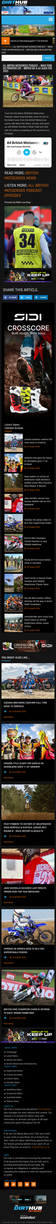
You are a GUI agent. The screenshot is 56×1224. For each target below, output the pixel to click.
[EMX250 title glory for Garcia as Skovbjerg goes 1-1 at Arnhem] (13, 463)
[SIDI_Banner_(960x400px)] (28, 418)
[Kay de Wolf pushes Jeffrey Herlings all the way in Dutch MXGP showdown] (13, 603)
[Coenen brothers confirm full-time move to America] (13, 443)
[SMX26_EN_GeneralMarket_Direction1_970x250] (28, 281)
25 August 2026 (33, 447)
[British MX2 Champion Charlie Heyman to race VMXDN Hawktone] (13, 543)
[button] (50, 19)
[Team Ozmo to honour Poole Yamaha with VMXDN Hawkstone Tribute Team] (13, 583)
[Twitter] (13, 1184)
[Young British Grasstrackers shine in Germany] (13, 563)
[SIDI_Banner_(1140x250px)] (28, 651)
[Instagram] (20, 1184)
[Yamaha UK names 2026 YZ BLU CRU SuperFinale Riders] (13, 523)
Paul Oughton (44, 1109)
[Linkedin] (33, 1184)
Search (50, 57)
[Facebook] (6, 1184)
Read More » (13, 717)
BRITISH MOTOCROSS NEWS (21, 175)
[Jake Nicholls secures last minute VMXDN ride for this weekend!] (13, 503)
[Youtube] (27, 1184)
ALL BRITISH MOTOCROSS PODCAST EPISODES (26, 190)
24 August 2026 (33, 548)
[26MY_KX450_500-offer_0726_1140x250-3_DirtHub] (28, 35)
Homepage (6, 47)
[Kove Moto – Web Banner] (28, 1202)
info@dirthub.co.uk (40, 1147)
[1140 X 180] (28, 13)
